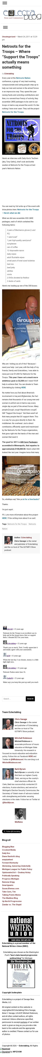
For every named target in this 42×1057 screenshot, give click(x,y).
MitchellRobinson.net (11, 762)
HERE (23, 387)
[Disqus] (21, 590)
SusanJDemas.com (10, 888)
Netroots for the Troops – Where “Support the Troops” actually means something (21, 57)
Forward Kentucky (10, 863)
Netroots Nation (23, 78)
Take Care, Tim (9, 892)
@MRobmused (17, 759)
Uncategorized (8, 37)
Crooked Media (9, 850)
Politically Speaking (10, 876)
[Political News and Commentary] (22, 14)
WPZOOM (17, 1052)
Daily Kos (6, 853)
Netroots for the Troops (13, 112)
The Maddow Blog (10, 898)
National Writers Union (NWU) (15, 946)
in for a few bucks (31, 499)
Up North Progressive (12, 901)
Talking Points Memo (11, 895)
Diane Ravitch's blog (11, 856)
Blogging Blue (8, 847)
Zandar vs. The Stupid (11, 904)
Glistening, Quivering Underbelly (16, 866)
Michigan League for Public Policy (17, 869)
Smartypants (7, 885)
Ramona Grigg (8, 882)
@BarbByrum (8, 802)
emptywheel (7, 859)
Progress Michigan (10, 879)
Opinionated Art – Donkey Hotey (16, 872)
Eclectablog (9, 74)
